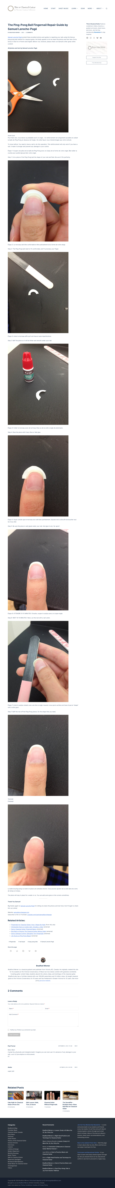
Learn (73, 8)
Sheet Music (63, 8)
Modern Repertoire (13, 1151)
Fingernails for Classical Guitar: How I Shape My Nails (28, 925)
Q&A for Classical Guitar (15, 1157)
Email (47, 1008)
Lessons (10, 1147)
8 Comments (11, 1107)
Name (11, 1008)
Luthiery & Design (13, 1149)
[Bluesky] (29, 951)
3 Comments (66, 1111)
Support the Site (96, 57)
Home (46, 8)
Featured (10, 1136)
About (99, 8)
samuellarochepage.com (21, 912)
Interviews (11, 1145)
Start (53, 8)
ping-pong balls (33, 941)
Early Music (11, 1134)
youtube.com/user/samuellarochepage (39, 914)
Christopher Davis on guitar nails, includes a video (27, 927)
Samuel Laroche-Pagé (15, 37)
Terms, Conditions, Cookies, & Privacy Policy (34, 1185)
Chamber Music (12, 1130)
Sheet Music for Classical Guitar (18, 1163)
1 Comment (47, 1107)
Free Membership (96, 62)
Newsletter (97, 32)
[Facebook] (11, 951)
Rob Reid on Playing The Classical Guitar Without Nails (28, 931)
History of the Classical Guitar (17, 1140)
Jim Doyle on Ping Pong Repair (21, 936)
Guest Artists (12, 1138)
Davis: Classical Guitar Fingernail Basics (23, 929)
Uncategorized (12, 1166)
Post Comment (14, 1034)
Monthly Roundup (13, 1153)
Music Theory (12, 1155)
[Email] (36, 951)
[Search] (106, 8)
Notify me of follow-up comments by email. (23, 1030)
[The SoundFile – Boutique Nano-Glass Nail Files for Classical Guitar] (70, 1095)
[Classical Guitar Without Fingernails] (52, 1095)
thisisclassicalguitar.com (36, 1180)
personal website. (45, 980)
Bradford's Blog (12, 1128)
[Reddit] (17, 951)
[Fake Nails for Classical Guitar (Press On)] (16, 1095)
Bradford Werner (48, 1130)
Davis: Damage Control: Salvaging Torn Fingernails (27, 933)
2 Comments (29, 32)
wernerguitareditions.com (53, 1180)
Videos (10, 1168)
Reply (76, 1046)
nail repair (22, 941)
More (90, 8)
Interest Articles (13, 1143)
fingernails (12, 941)
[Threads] (23, 951)
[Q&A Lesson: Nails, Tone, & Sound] (34, 1095)
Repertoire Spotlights (14, 1159)
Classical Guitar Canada (15, 1132)
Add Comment (14, 1014)
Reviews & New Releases (15, 1161)
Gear (83, 8)
